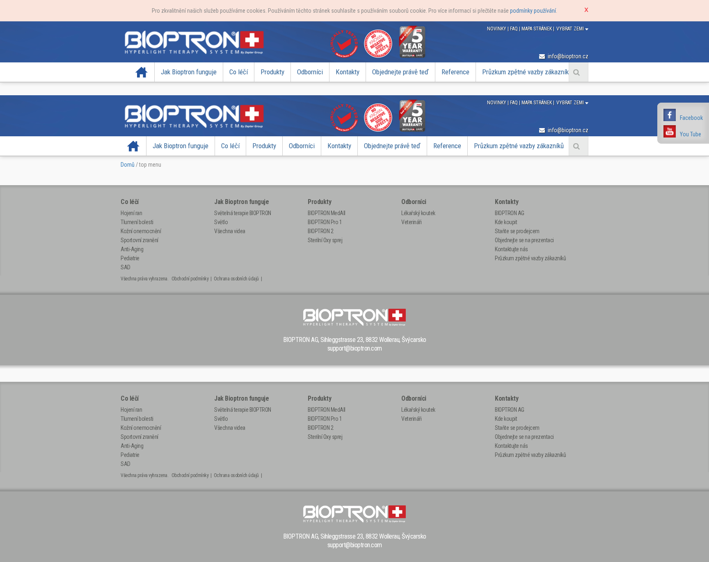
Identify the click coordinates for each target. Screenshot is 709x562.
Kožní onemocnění (141, 231)
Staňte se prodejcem (517, 231)
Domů (128, 164)
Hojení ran (131, 213)
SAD (125, 267)
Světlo (221, 222)
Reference (455, 72)
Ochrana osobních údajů (236, 279)
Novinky (497, 29)
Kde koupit (506, 222)
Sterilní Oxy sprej (325, 240)
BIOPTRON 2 (320, 231)
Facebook (691, 118)
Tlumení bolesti (137, 222)
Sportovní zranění (139, 240)
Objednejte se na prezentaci (524, 240)
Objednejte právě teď (400, 72)
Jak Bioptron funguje (189, 72)
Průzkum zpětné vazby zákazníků (527, 72)
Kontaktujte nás (511, 249)
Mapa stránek (537, 29)
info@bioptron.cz (567, 56)
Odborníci (310, 72)
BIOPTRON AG (509, 213)
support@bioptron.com (354, 348)
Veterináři (411, 222)
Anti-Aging (132, 249)
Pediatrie (130, 258)
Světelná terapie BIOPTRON (242, 213)
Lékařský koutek (418, 213)
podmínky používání (533, 10)
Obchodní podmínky (190, 279)
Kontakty (347, 72)
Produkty (272, 72)
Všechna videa (229, 231)
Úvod (141, 72)
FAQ (514, 29)
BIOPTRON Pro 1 (325, 222)
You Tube (690, 134)
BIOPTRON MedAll (326, 213)
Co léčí (238, 72)
